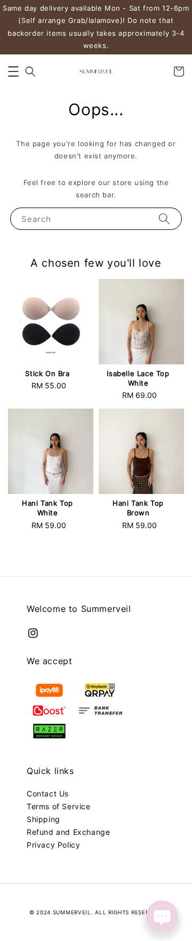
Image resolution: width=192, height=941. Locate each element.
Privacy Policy (53, 844)
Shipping (43, 819)
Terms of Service (59, 806)
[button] (13, 71)
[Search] (164, 218)
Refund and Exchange (68, 831)
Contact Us (48, 793)
